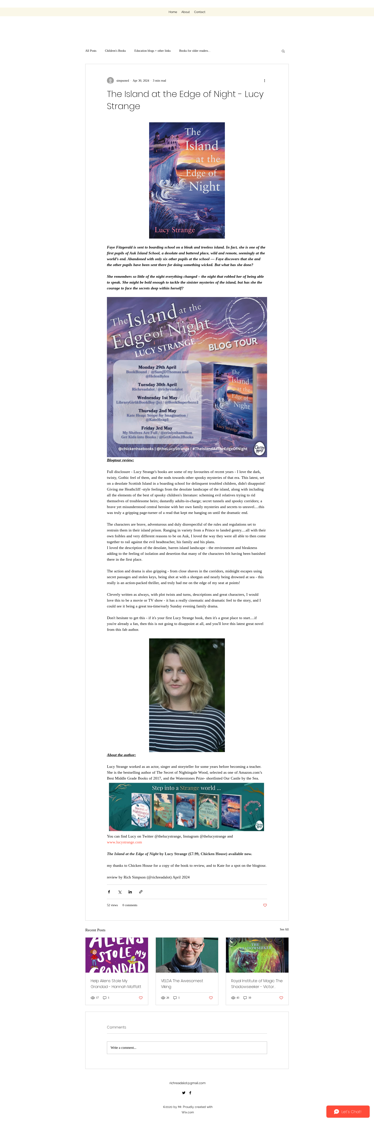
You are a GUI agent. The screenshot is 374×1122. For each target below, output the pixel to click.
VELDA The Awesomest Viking (182, 983)
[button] (283, 51)
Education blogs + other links (152, 50)
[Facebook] (190, 1093)
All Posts (90, 50)
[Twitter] (184, 1093)
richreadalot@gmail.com (187, 1083)
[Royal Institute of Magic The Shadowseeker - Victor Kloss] (257, 955)
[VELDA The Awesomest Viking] (187, 955)
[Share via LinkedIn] (130, 892)
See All (284, 929)
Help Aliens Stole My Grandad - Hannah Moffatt (116, 983)
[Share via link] (141, 892)
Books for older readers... (195, 50)
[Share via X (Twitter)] (120, 892)
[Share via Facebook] (109, 892)
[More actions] (264, 80)
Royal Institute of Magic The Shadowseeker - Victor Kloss (257, 984)
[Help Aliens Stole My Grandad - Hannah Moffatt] (116, 955)
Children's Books (115, 50)
